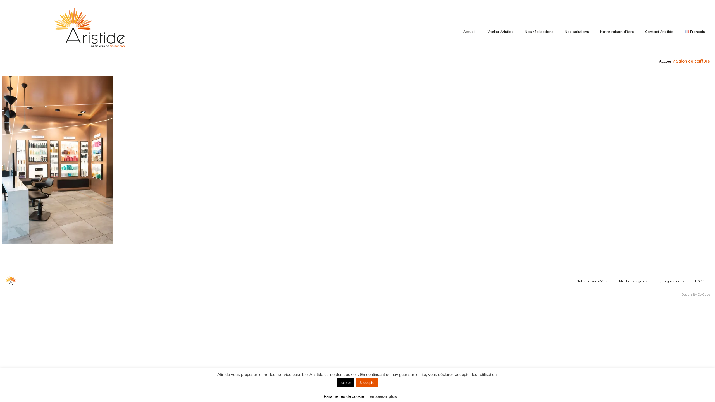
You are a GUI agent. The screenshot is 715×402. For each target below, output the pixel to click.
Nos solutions (577, 31)
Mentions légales (633, 281)
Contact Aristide (659, 31)
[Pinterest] (681, 17)
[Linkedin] (673, 17)
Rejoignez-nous (671, 281)
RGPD (699, 281)
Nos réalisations (539, 31)
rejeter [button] (346, 383)
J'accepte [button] (366, 383)
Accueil (469, 31)
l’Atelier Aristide (500, 31)
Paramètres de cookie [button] (344, 396)
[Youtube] (689, 17)
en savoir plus (383, 396)
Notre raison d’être (617, 31)
